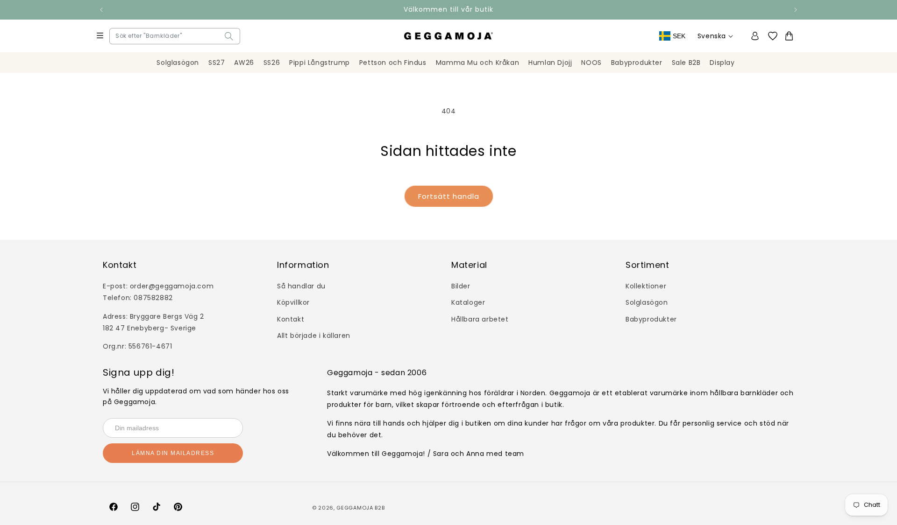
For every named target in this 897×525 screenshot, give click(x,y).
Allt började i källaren (313, 335)
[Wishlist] (776, 36)
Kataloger (468, 302)
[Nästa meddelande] (795, 10)
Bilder (460, 286)
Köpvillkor (293, 302)
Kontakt (290, 319)
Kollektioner (646, 286)
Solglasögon (647, 302)
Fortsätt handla (448, 196)
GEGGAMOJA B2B (360, 507)
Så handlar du (301, 286)
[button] (117, 36)
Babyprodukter (651, 319)
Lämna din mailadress (173, 453)
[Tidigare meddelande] (101, 10)
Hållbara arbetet (480, 319)
